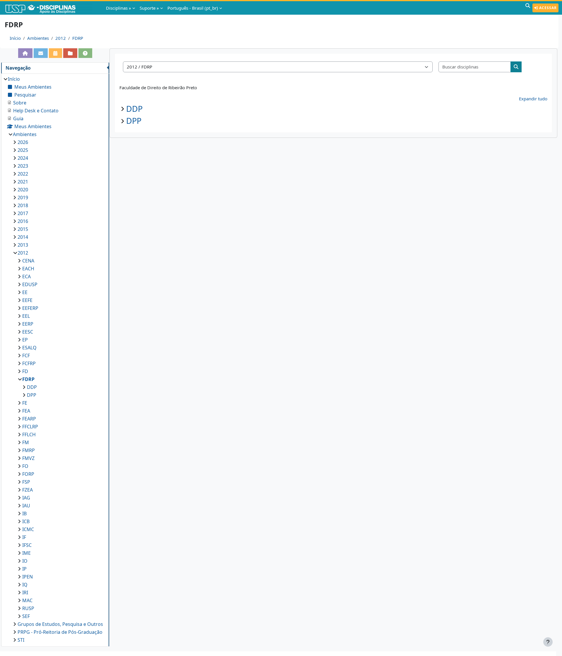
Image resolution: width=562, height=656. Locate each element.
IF (24, 537)
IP (24, 569)
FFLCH (29, 434)
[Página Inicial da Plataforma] (25, 53)
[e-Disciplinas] (49, 7)
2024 (23, 158)
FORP (28, 474)
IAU (26, 505)
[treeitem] (55, 359)
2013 (23, 245)
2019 (23, 197)
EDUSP (29, 284)
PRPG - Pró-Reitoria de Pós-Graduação (60, 632)
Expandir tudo (533, 99)
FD (25, 371)
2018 (23, 205)
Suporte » (149, 8)
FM (25, 442)
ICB (26, 521)
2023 (23, 166)
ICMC (28, 529)
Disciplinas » (118, 8)
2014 (23, 237)
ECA (26, 276)
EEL (26, 316)
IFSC (27, 545)
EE (25, 292)
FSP (26, 482)
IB (24, 513)
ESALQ (29, 347)
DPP (133, 120)
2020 (23, 189)
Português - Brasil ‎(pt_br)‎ (192, 8)
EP (25, 339)
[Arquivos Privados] (70, 53)
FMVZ (28, 458)
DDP (134, 108)
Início (15, 38)
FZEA (27, 490)
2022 (23, 174)
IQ (25, 584)
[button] (527, 8)
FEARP (29, 418)
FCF (26, 355)
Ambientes (38, 38)
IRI (25, 592)
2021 (23, 181)
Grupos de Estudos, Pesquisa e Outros (60, 624)
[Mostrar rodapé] (548, 642)
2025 (23, 150)
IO (25, 561)
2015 (23, 229)
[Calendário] (55, 53)
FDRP (77, 38)
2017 (23, 213)
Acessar (547, 7)
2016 (23, 221)
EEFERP (30, 308)
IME (26, 553)
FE (24, 403)
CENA (28, 260)
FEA (26, 411)
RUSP (28, 608)
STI (21, 640)
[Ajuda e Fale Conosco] (85, 53)
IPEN (27, 576)
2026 (23, 142)
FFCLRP (30, 426)
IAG (26, 497)
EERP (27, 324)
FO (25, 466)
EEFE (27, 300)
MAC (27, 600)
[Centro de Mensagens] (41, 53)
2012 (60, 38)
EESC (27, 332)
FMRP (28, 450)
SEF (26, 616)
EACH (28, 268)
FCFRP (29, 363)
